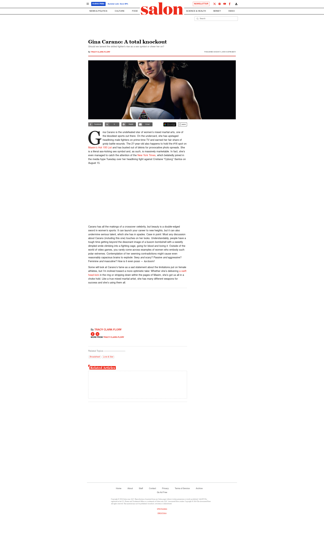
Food (135, 11)
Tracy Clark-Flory (100, 52)
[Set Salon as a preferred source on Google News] (169, 124)
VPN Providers (162, 509)
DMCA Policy (162, 513)
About (130, 489)
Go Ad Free (162, 493)
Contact (152, 489)
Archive (199, 489)
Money (217, 11)
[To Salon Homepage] (162, 8)
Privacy (165, 489)
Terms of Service (182, 489)
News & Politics (98, 11)
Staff (141, 489)
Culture (120, 11)
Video (231, 11)
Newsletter (201, 4)
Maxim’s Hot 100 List (100, 147)
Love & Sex (108, 357)
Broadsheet (94, 357)
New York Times (146, 155)
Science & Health (196, 11)
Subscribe (98, 4)
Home (118, 489)
